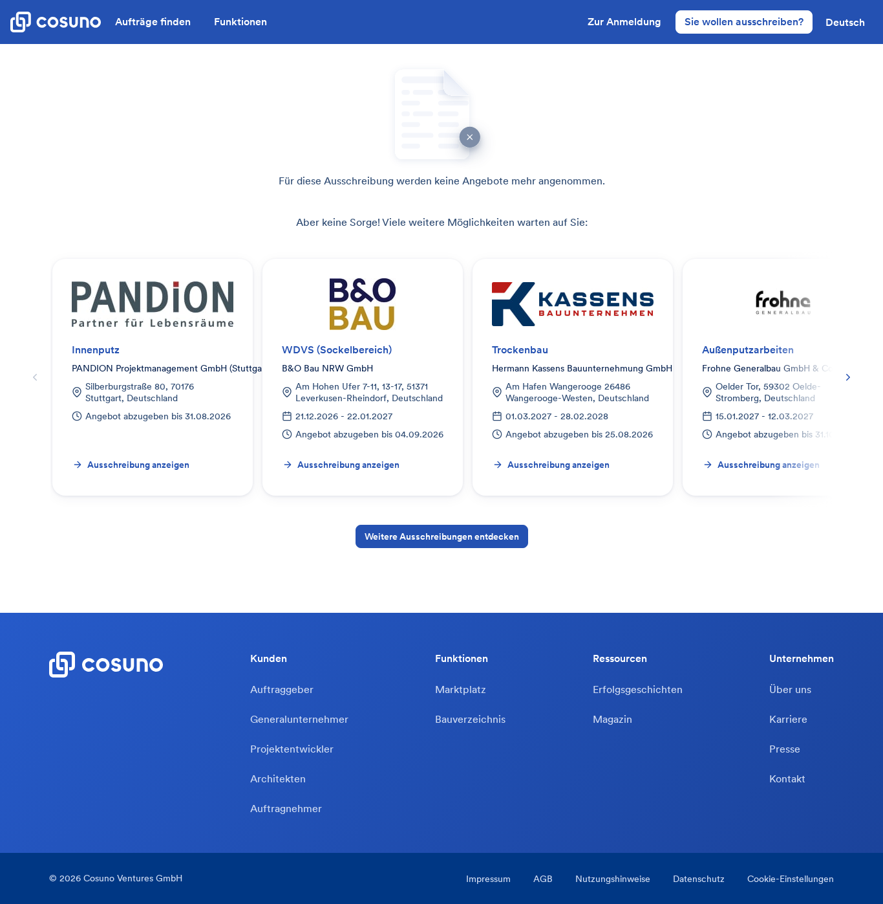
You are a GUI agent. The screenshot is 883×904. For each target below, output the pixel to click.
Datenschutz (699, 879)
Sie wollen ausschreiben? (744, 21)
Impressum (488, 879)
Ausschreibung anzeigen (138, 464)
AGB (543, 879)
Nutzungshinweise (612, 879)
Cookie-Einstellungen (790, 879)
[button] (845, 22)
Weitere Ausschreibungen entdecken (442, 536)
